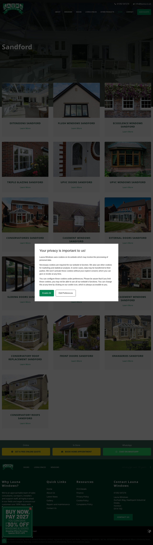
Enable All (46, 293)
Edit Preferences (66, 293)
